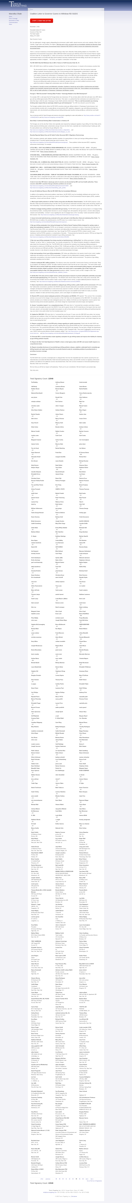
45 (79, 1179)
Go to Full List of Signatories (94, 1181)
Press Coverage (13, 18)
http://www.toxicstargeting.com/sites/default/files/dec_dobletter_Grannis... (49, 272)
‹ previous (47, 1179)
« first (41, 1179)
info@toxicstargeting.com (49, 1192)
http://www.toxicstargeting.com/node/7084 (52, 117)
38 (56, 1179)
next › (87, 1179)
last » (92, 1179)
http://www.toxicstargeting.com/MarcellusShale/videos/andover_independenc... (50, 130)
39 (59, 1179)
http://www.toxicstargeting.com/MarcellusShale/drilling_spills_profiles (48, 187)
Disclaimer (74, 1196)
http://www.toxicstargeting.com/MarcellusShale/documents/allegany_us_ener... (50, 131)
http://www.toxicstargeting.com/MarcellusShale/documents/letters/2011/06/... (50, 237)
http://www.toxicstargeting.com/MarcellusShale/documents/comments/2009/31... (60, 281)
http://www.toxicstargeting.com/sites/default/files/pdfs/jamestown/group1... (49, 142)
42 (69, 1179)
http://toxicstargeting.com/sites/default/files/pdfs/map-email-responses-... (49, 222)
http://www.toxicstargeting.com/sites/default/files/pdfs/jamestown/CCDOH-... (50, 185)
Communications (13, 22)
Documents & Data (14, 20)
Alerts (10, 24)
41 (66, 1179)
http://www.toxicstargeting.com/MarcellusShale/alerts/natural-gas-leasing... (60, 214)
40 (63, 1179)
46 (83, 1179)
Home (10, 16)
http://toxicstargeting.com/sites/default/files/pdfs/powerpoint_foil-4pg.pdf (61, 333)
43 (73, 1179)
